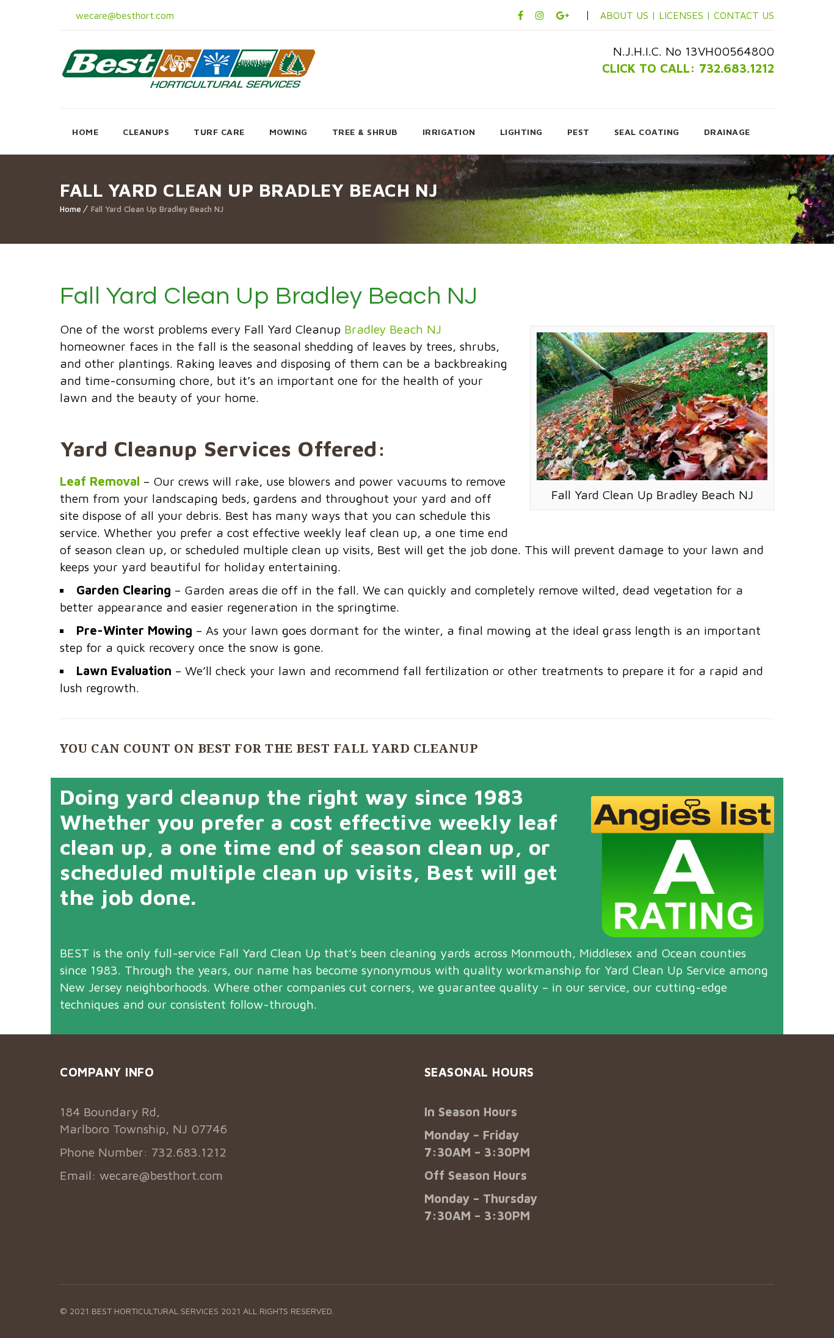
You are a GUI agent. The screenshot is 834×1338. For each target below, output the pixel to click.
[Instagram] (539, 15)
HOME (85, 131)
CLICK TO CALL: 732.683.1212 (688, 68)
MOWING (288, 131)
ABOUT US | (628, 15)
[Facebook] (520, 15)
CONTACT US (744, 15)
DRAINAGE (727, 131)
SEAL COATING (647, 131)
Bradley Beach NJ (392, 329)
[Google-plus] (562, 15)
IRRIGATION (449, 131)
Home (70, 209)
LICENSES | (686, 15)
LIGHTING (521, 131)
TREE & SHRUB (365, 131)
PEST (578, 131)
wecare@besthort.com (123, 15)
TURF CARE (219, 131)
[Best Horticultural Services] (188, 68)
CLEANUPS (146, 131)
